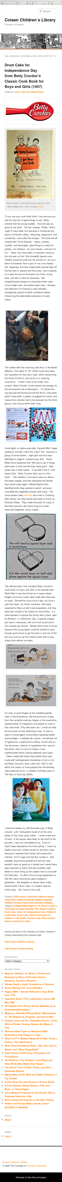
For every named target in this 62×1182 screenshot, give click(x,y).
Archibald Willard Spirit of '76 (26, 905)
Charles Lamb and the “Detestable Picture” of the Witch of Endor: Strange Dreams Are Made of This (31, 1024)
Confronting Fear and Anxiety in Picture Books (29, 1081)
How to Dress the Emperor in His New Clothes (29, 1099)
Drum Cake (22, 915)
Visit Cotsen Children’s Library (20, 941)
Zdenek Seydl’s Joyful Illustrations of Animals (29, 984)
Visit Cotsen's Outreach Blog (19, 948)
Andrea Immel (36, 91)
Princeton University (47, 1154)
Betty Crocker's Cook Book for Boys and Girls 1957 (31, 907)
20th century (20, 896)
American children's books (40, 896)
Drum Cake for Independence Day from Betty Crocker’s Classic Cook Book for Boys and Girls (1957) (24, 75)
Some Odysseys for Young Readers (23, 987)
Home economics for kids (17, 921)
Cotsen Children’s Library (30, 20)
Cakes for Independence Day (31, 911)
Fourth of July (34, 918)
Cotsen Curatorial (25, 899)
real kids (28, 495)
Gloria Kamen (48, 918)
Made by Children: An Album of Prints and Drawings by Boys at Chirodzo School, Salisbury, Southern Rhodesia (27, 977)
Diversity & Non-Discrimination (31, 1177)
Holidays (48, 902)
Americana (10, 899)
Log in (8, 1136)
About (8, 1119)
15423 (39, 206)
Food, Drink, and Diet (33, 902)
